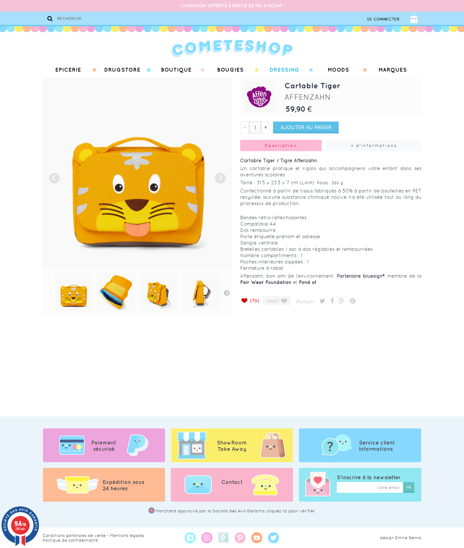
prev (54, 178)
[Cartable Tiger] (73, 292)
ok (408, 487)
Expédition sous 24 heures (123, 485)
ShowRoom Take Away (232, 445)
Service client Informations (377, 445)
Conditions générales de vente (74, 535)
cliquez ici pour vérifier (291, 511)
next (220, 178)
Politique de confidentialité (70, 540)
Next (226, 293)
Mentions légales (127, 535)
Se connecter (383, 19)
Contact (232, 482)
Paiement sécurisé (103, 445)
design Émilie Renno (400, 537)
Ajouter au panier (306, 127)
